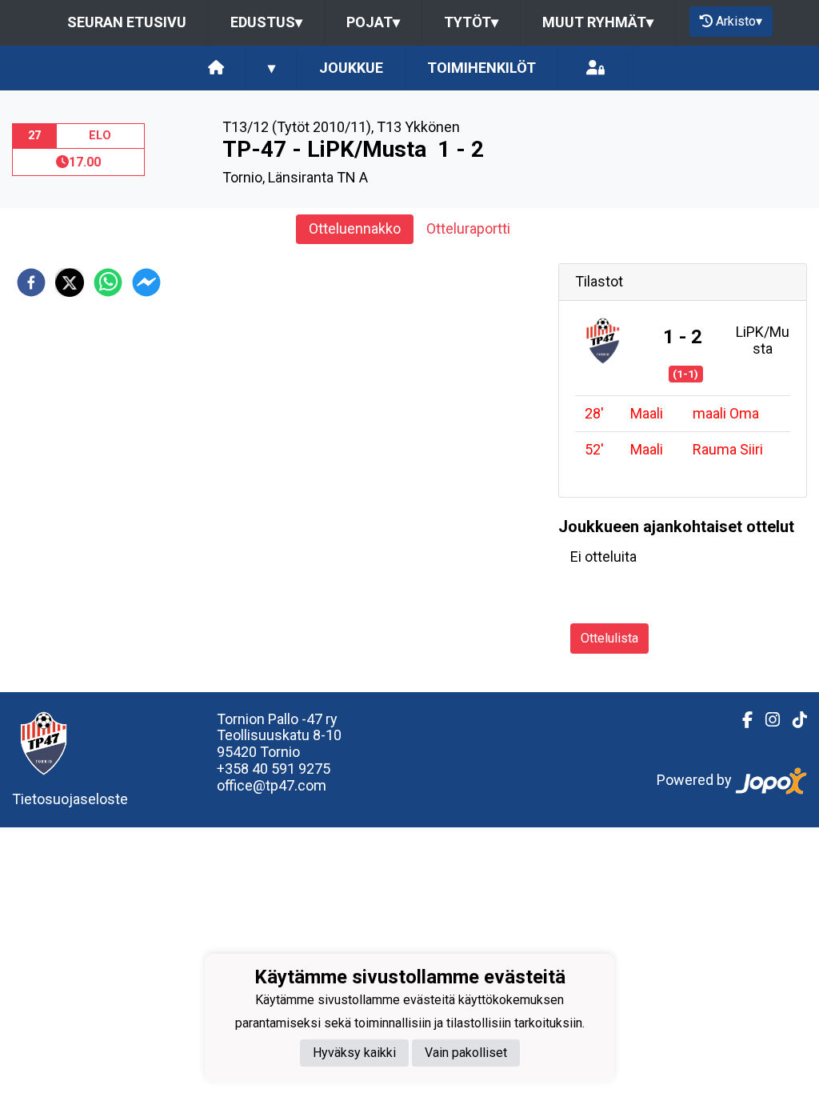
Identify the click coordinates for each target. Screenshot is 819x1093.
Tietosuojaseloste (70, 799)
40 (261, 768)
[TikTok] (793, 720)
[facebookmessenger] (146, 282)
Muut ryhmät (597, 22)
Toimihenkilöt (481, 67)
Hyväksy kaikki (354, 1052)
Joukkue (351, 67)
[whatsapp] (108, 282)
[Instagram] (766, 720)
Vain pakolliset (466, 1052)
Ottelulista (609, 638)
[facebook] (31, 282)
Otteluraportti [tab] (468, 228)
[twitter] (69, 282)
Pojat (373, 22)
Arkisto (739, 21)
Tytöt (471, 22)
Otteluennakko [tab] (355, 228)
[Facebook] (741, 720)
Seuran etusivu (126, 22)
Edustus (266, 22)
